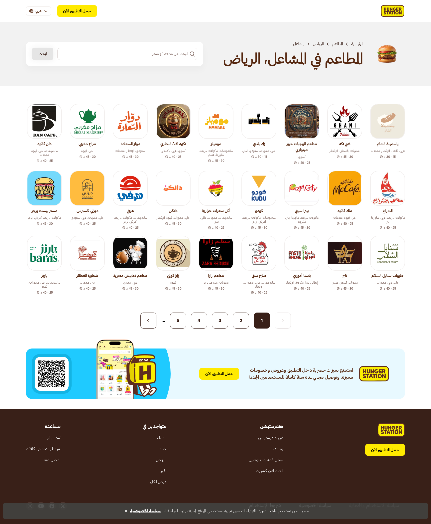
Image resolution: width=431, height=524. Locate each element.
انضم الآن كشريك (269, 471)
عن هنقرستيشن (270, 438)
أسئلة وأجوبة (51, 438)
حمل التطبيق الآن (77, 11)
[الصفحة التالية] (148, 321)
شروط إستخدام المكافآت (43, 449)
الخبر (163, 471)
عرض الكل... (157, 482)
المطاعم (337, 44)
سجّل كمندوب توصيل (265, 460)
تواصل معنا (52, 460)
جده (163, 449)
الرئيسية (357, 44)
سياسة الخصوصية (145, 511)
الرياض (318, 44)
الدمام (161, 438)
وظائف (278, 449)
